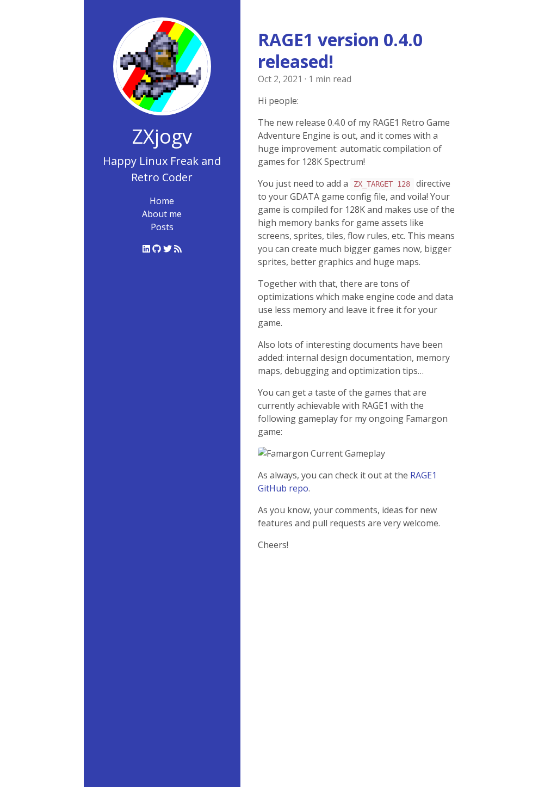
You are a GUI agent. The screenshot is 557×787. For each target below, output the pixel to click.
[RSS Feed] (178, 249)
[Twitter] (168, 249)
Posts (162, 227)
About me (162, 214)
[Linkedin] (147, 249)
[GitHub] (157, 249)
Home (162, 201)
